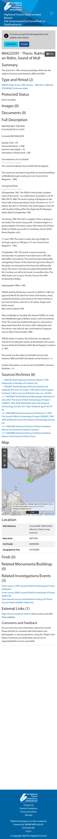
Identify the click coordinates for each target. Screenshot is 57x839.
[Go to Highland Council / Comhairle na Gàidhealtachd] (13, 5)
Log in (28, 831)
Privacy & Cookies (28, 812)
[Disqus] (28, 682)
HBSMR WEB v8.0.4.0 (34, 825)
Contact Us (28, 805)
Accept (24, 44)
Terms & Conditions (28, 808)
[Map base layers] (4, 455)
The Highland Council (37, 836)
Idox (35, 821)
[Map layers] (4, 451)
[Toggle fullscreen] (51, 450)
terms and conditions (37, 506)
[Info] (4, 460)
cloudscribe (29, 828)
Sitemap (28, 815)
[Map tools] (4, 465)
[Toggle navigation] (51, 13)
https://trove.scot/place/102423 (16, 614)
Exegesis (25, 821)
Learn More (11, 44)
